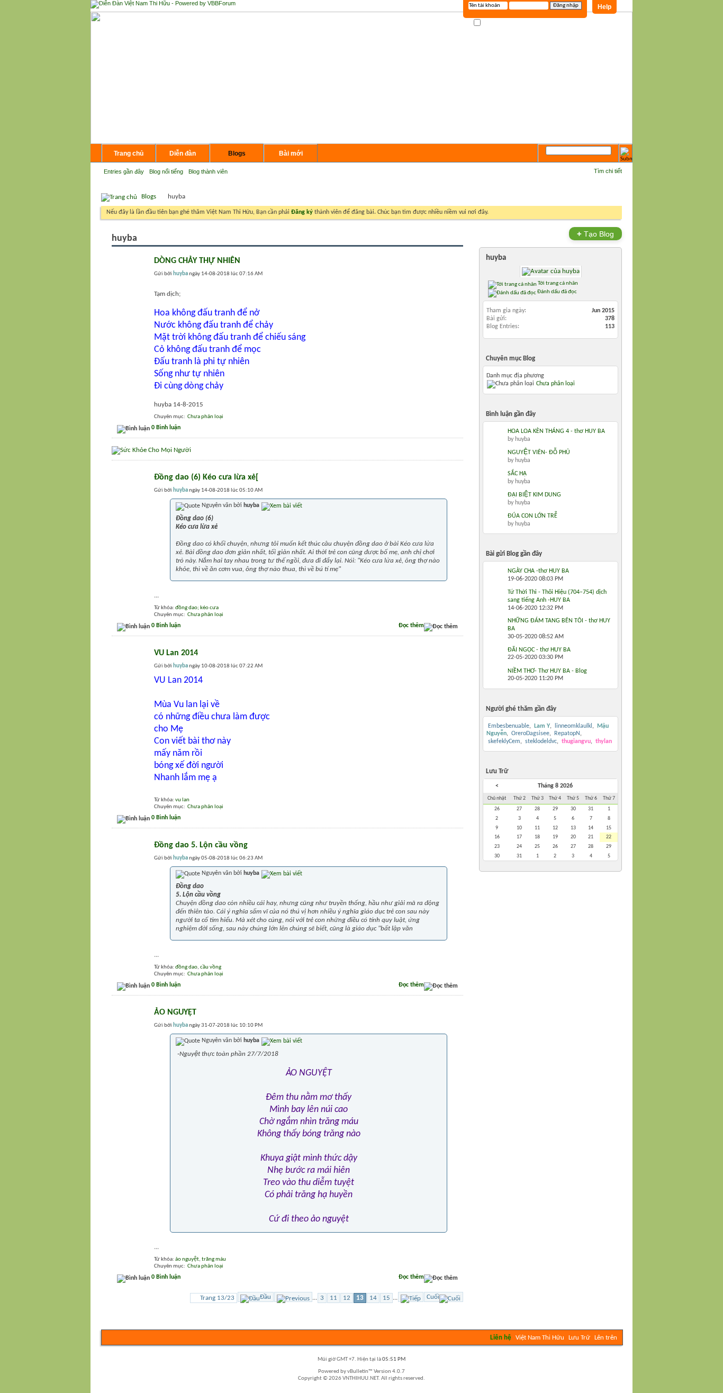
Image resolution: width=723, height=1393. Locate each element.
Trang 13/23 (217, 1298)
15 (386, 1298)
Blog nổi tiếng (166, 171)
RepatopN (567, 733)
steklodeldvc (541, 741)
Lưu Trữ (579, 1337)
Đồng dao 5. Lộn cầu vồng (201, 845)
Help (604, 7)
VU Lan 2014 (176, 653)
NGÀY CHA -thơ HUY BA (538, 571)
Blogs (237, 153)
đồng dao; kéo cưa (197, 608)
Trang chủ (128, 153)
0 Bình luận (165, 427)
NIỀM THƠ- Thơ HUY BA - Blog (547, 671)
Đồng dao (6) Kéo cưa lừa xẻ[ (206, 477)
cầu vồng (210, 967)
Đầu (265, 1297)
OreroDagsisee (530, 733)
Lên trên (605, 1337)
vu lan (182, 800)
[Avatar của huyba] (550, 271)
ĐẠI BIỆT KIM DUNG (534, 495)
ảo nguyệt (187, 1259)
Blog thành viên (208, 171)
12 (346, 1298)
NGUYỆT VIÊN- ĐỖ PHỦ (539, 452)
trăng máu (214, 1259)
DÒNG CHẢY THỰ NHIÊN (197, 261)
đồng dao (186, 967)
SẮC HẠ (517, 474)
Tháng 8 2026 (555, 786)
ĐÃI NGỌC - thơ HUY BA (539, 650)
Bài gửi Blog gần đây (514, 553)
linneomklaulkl (573, 726)
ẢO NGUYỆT (175, 1012)
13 (360, 1298)
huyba (496, 258)
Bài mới (291, 153)
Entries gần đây (124, 171)
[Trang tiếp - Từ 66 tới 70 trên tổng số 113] (410, 1297)
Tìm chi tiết (608, 171)
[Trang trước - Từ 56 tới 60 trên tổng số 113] (293, 1297)
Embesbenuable (508, 726)
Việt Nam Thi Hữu (540, 1337)
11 (333, 1298)
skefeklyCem (504, 741)
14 (373, 1298)
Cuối (433, 1297)
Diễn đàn (182, 153)
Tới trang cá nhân (557, 283)
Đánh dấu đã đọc (556, 291)
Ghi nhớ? (493, 23)
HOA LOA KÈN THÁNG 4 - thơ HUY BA (556, 431)
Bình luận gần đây (511, 414)
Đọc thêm (411, 625)
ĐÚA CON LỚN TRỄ (532, 516)
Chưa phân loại (205, 417)
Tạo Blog (595, 233)
